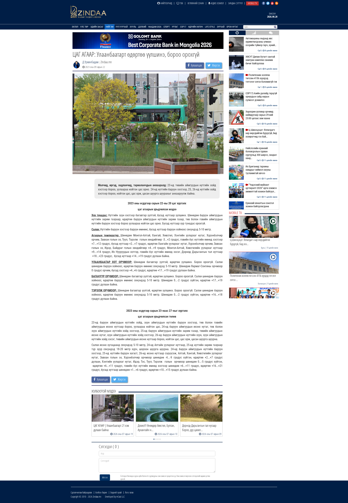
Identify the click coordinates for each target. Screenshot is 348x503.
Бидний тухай (116, 492)
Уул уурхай (122, 27)
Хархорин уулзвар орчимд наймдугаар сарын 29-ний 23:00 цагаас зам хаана (261, 115)
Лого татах (129, 492)
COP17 (183, 27)
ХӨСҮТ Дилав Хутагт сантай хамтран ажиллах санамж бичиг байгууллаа (261, 60)
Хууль (133, 27)
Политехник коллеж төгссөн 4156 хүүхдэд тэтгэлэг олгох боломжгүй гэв (261, 78)
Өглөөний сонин (196, 3)
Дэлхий (142, 27)
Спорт (166, 27)
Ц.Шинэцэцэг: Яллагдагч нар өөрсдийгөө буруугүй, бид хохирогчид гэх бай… (261, 133)
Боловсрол (262, 283)
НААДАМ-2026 (154, 27)
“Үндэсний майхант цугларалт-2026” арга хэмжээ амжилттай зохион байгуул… (261, 188)
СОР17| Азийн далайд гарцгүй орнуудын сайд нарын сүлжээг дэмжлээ (261, 97)
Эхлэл (75, 27)
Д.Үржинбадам (90, 62)
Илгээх (105, 477)
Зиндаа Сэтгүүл (235, 3)
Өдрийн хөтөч (195, 27)
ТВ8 (181, 3)
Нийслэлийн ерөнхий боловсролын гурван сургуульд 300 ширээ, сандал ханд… (261, 153)
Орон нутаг (232, 27)
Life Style (210, 27)
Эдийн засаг (96, 27)
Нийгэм (109, 27)
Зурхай (220, 27)
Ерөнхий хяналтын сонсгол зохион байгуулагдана (261, 205)
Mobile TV (252, 3)
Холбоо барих (101, 492)
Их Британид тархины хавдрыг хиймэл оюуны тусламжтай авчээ (261, 170)
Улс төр (84, 27)
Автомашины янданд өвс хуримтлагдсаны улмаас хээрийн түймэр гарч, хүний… (261, 42)
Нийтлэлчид (166, 3)
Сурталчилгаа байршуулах (81, 492)
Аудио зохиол (217, 3)
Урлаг (175, 27)
